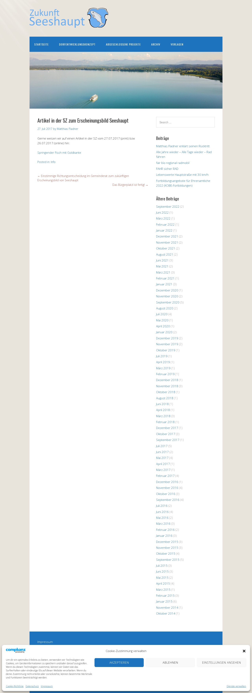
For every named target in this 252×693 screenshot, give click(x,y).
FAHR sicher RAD (167, 169)
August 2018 (164, 398)
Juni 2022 (162, 212)
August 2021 (164, 254)
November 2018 (167, 386)
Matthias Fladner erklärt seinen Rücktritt (183, 146)
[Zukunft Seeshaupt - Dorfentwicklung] (69, 24)
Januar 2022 (164, 230)
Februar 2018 (165, 422)
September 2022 (167, 206)
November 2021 (167, 242)
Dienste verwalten (236, 686)
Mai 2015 (162, 578)
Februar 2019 (165, 374)
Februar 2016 (165, 530)
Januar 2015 (164, 601)
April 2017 (163, 464)
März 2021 (163, 272)
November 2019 (167, 344)
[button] (244, 651)
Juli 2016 (162, 506)
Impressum (47, 686)
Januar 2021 (164, 284)
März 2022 (163, 218)
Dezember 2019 (167, 338)
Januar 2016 (164, 536)
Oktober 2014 (165, 613)
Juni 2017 (162, 452)
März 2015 (163, 590)
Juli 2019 (162, 356)
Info (53, 162)
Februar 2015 (165, 595)
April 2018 (163, 410)
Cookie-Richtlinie (15, 686)
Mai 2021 (162, 266)
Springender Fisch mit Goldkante (59, 152)
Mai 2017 (162, 458)
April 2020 (163, 326)
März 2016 (163, 524)
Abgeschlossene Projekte (123, 44)
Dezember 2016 (167, 482)
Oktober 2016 (165, 494)
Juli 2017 (162, 446)
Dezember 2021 (167, 236)
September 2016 (167, 500)
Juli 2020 (162, 314)
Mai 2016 (162, 518)
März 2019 (163, 368)
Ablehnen (170, 662)
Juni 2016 (162, 512)
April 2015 (163, 583)
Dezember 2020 (167, 290)
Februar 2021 (165, 278)
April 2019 (163, 362)
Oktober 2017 (165, 434)
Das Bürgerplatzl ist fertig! (130, 185)
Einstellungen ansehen (221, 662)
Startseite (41, 44)
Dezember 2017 (167, 428)
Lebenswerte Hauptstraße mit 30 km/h (182, 175)
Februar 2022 (165, 224)
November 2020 (167, 296)
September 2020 (167, 302)
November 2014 (167, 607)
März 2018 (163, 416)
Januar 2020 (164, 332)
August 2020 (164, 308)
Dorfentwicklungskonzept (77, 44)
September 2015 (167, 560)
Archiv (155, 44)
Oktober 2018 (165, 392)
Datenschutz (32, 686)
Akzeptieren (119, 662)
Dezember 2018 (167, 380)
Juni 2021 (162, 260)
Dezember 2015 (167, 542)
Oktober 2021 (165, 248)
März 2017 (163, 470)
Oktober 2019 (165, 350)
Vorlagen (177, 44)
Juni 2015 (162, 571)
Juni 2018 (162, 404)
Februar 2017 (165, 476)
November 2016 (167, 488)
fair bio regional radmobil (172, 163)
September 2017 (167, 440)
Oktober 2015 (165, 553)
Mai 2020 (162, 320)
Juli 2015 (162, 565)
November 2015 (167, 548)
